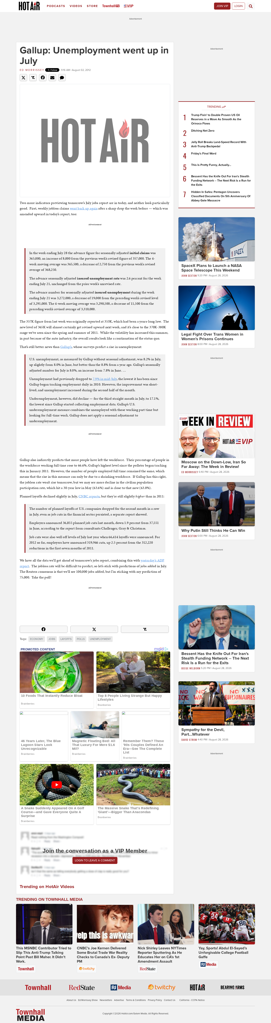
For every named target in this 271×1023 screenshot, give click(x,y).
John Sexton (189, 275)
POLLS (81, 639)
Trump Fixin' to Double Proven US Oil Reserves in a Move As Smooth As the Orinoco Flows (216, 119)
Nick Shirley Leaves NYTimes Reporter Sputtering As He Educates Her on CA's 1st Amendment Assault (162, 955)
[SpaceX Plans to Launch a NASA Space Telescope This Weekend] (216, 239)
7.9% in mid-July (105, 378)
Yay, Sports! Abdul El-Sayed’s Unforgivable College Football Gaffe (223, 952)
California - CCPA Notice (192, 1000)
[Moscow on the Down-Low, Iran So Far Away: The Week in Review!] (216, 435)
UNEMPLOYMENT (100, 639)
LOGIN (238, 6)
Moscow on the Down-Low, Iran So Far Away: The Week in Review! (213, 464)
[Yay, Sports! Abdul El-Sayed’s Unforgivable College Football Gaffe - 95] (227, 924)
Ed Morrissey (32, 70)
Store (92, 6)
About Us (71, 1000)
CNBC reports (89, 496)
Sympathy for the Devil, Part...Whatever (203, 732)
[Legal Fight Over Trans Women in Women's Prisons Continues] (216, 307)
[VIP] (129, 6)
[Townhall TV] (111, 6)
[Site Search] (250, 6)
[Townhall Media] (30, 1014)
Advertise (119, 1000)
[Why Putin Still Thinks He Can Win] (216, 504)
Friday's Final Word (203, 153)
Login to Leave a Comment (95, 860)
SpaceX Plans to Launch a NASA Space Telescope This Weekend (211, 268)
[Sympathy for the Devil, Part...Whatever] (216, 703)
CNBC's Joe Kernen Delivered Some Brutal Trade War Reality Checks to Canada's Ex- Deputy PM (103, 955)
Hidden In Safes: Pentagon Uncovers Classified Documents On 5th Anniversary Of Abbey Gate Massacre (220, 196)
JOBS (51, 639)
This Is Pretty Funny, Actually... (211, 165)
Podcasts (56, 6)
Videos (76, 6)
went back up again (84, 208)
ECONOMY (36, 639)
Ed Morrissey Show (88, 1000)
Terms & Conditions (136, 1000)
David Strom (189, 740)
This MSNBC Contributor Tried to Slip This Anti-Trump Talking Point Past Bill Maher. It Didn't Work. (43, 955)
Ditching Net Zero (202, 131)
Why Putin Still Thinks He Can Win (213, 530)
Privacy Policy (155, 1000)
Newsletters (106, 1000)
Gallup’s (66, 346)
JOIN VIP (222, 6)
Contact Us (169, 1000)
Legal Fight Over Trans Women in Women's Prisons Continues (212, 336)
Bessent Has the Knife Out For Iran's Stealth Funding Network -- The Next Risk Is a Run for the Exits (221, 181)
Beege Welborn (190, 668)
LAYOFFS (66, 639)
